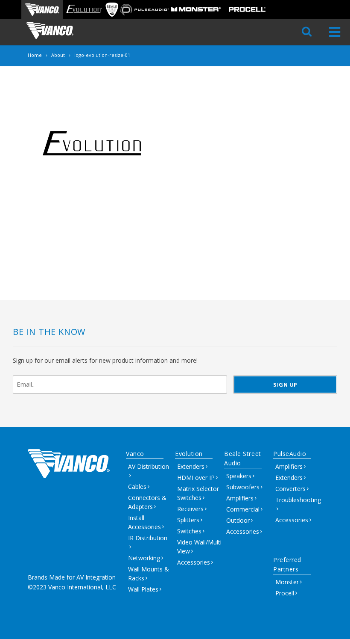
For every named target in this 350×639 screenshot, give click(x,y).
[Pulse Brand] (144, 9)
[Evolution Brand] (84, 9)
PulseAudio (289, 454)
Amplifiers (240, 498)
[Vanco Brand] (42, 9)
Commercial (243, 509)
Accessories (193, 562)
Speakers (238, 476)
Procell (284, 593)
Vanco (135, 454)
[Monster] (196, 9)
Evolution (189, 454)
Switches (189, 531)
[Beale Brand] (112, 9)
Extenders (190, 466)
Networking (144, 558)
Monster (287, 582)
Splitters (188, 520)
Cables (137, 486)
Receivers (190, 509)
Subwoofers (243, 487)
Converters (290, 489)
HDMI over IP (196, 477)
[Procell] (247, 9)
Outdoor (238, 520)
